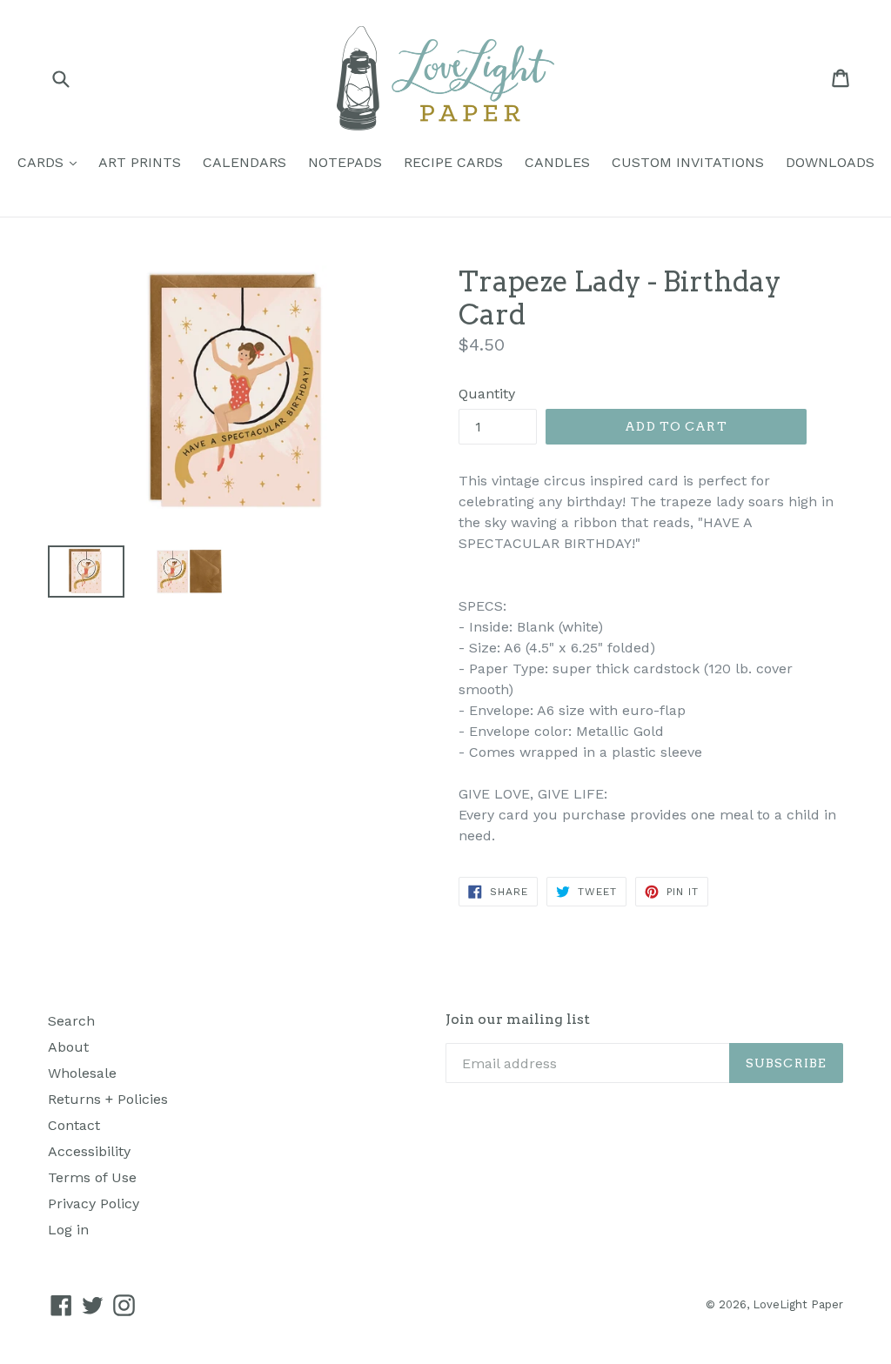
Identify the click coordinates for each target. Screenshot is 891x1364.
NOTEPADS (345, 162)
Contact (74, 1125)
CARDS (51, 161)
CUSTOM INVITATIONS (688, 162)
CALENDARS (244, 162)
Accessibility (89, 1151)
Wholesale (82, 1073)
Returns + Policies (108, 1099)
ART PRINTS (139, 162)
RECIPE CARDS (453, 162)
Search (71, 1021)
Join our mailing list (518, 1019)
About (68, 1047)
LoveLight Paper (798, 1304)
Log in (68, 1229)
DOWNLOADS (830, 162)
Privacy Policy (93, 1203)
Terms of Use (92, 1177)
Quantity (487, 393)
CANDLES (557, 162)
